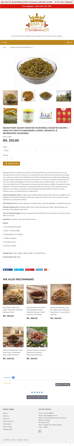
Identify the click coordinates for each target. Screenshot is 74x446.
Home (4, 47)
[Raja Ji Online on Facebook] (39, 432)
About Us (6, 416)
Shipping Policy (8, 429)
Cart (71, 42)
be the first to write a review (37, 397)
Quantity (5, 155)
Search (5, 413)
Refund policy (7, 424)
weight (5, 147)
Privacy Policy (7, 427)
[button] (62, 384)
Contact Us (6, 418)
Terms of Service (8, 421)
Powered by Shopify (22, 440)
